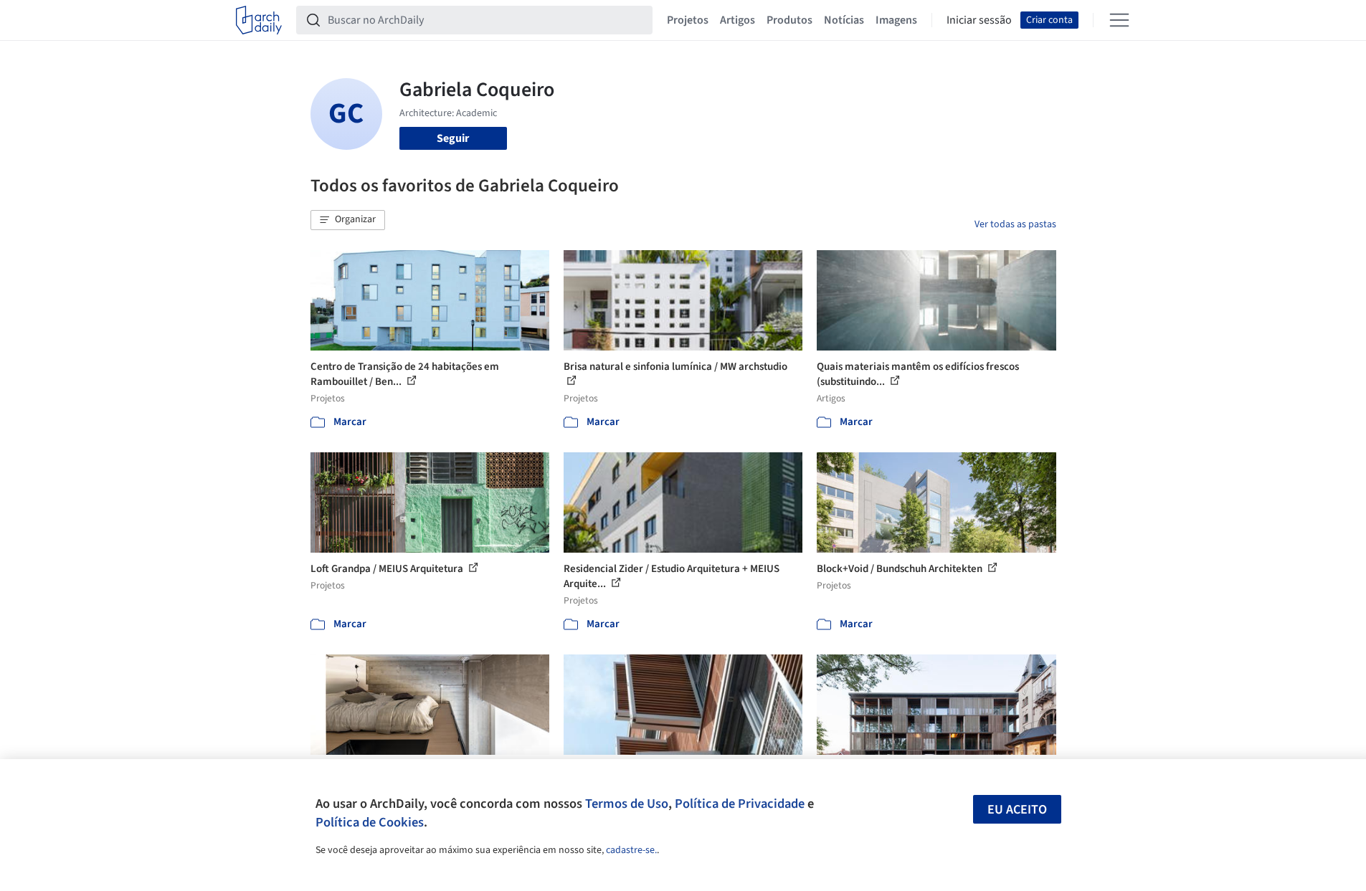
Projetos (687, 20)
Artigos (737, 20)
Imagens (896, 20)
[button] (347, 220)
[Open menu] (1119, 20)
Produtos (789, 20)
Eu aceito (1017, 810)
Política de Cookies (370, 822)
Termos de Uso (626, 803)
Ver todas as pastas (1015, 224)
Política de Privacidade (740, 803)
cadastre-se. (631, 850)
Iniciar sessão (979, 20)
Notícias (844, 20)
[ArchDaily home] (259, 20)
